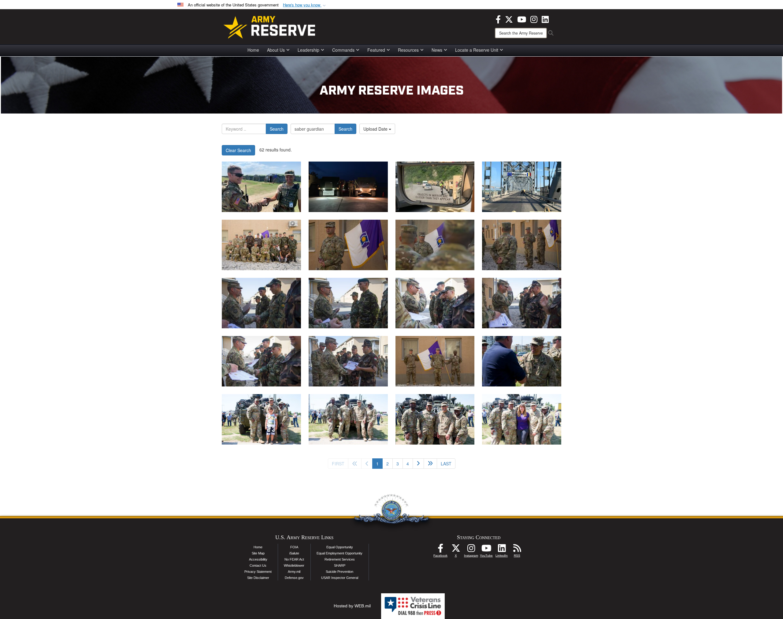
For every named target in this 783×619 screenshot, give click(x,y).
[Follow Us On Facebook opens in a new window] (440, 549)
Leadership (308, 50)
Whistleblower (294, 565)
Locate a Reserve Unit (476, 50)
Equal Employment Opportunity (339, 553)
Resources (408, 50)
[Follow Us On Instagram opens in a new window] (471, 549)
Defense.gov (294, 578)
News (437, 50)
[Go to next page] (418, 463)
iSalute (294, 553)
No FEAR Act (294, 559)
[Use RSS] (517, 549)
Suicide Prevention (339, 571)
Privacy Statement (258, 571)
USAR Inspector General (339, 578)
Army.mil (294, 571)
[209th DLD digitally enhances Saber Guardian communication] (261, 187)
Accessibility (258, 559)
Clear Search (238, 150)
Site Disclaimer (258, 578)
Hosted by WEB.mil (352, 605)
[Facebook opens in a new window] (498, 19)
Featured (376, 50)
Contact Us (258, 565)
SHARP (339, 565)
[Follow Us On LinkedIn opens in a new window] (501, 549)
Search (277, 129)
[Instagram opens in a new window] (533, 19)
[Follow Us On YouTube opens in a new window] (486, 549)
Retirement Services (340, 559)
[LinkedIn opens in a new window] (545, 19)
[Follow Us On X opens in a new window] (455, 549)
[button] (305, 5)
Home (253, 50)
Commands (343, 50)
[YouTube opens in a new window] (521, 19)
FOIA (294, 547)
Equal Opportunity (339, 547)
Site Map (258, 553)
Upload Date (376, 129)
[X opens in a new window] (509, 19)
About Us (276, 50)
